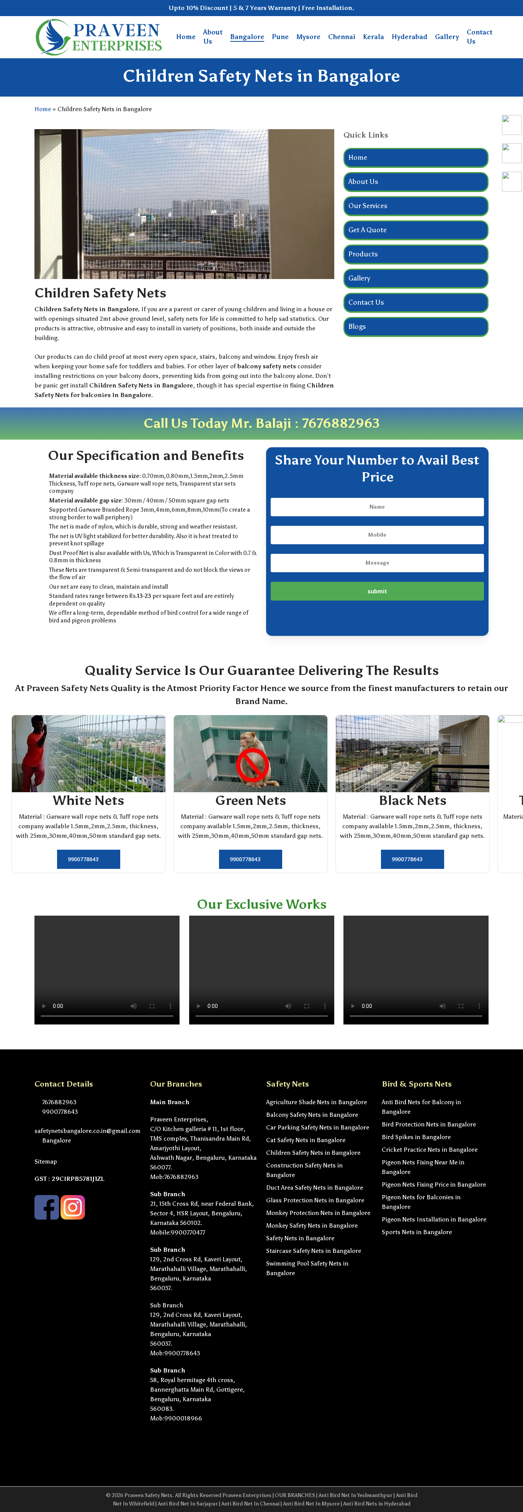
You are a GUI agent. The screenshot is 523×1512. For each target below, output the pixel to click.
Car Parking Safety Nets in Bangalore (317, 1127)
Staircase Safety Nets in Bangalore (313, 1250)
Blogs (357, 326)
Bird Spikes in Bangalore (416, 1137)
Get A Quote (367, 230)
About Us (363, 181)
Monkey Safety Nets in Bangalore (312, 1225)
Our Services (367, 206)
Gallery (359, 278)
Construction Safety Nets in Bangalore (304, 1170)
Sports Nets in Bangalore (417, 1232)
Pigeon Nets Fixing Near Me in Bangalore (423, 1167)
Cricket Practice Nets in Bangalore (429, 1149)
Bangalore (56, 1140)
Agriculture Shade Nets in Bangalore (316, 1102)
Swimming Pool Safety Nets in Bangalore (307, 1268)
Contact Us (366, 302)
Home (42, 109)
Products (363, 254)
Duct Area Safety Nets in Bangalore (314, 1187)
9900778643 (59, 1111)
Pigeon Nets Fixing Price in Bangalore (434, 1184)
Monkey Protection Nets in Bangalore (318, 1212)
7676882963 (341, 423)
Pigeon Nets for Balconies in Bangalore (421, 1202)
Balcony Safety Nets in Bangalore (312, 1114)
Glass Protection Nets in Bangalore (315, 1200)
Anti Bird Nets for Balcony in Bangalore (421, 1106)
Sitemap (45, 1161)
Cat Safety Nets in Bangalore (305, 1140)
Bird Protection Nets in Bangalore (429, 1124)
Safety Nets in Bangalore (300, 1238)
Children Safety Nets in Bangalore (313, 1152)
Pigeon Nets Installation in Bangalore (434, 1219)
